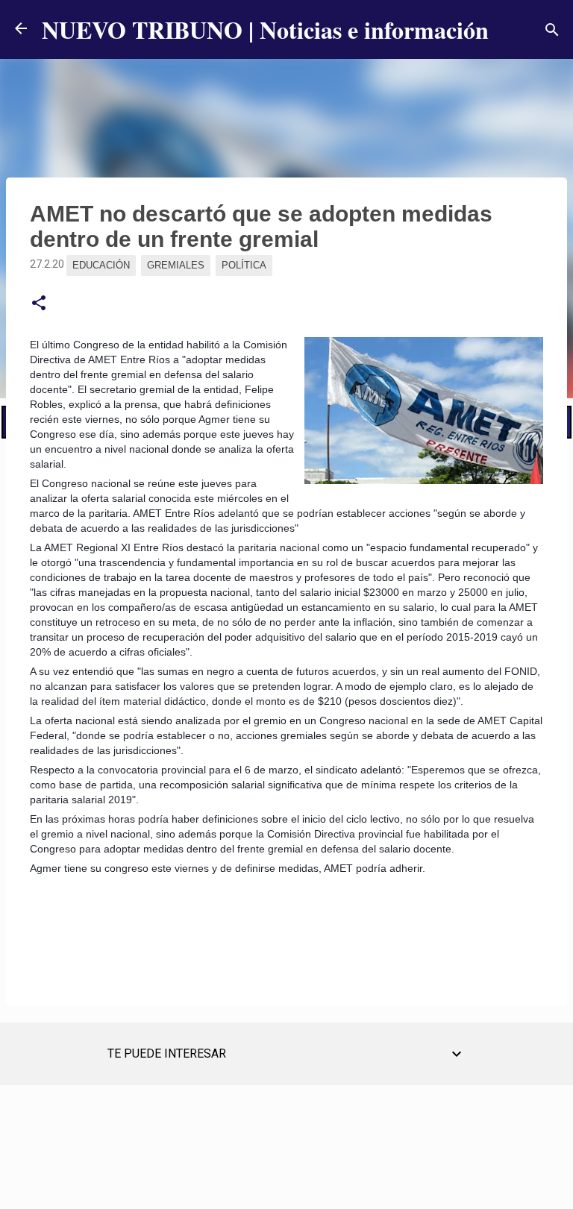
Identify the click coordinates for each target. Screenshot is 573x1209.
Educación (101, 265)
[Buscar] (552, 30)
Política (244, 265)
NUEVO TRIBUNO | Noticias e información (265, 29)
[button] (39, 303)
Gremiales (175, 265)
